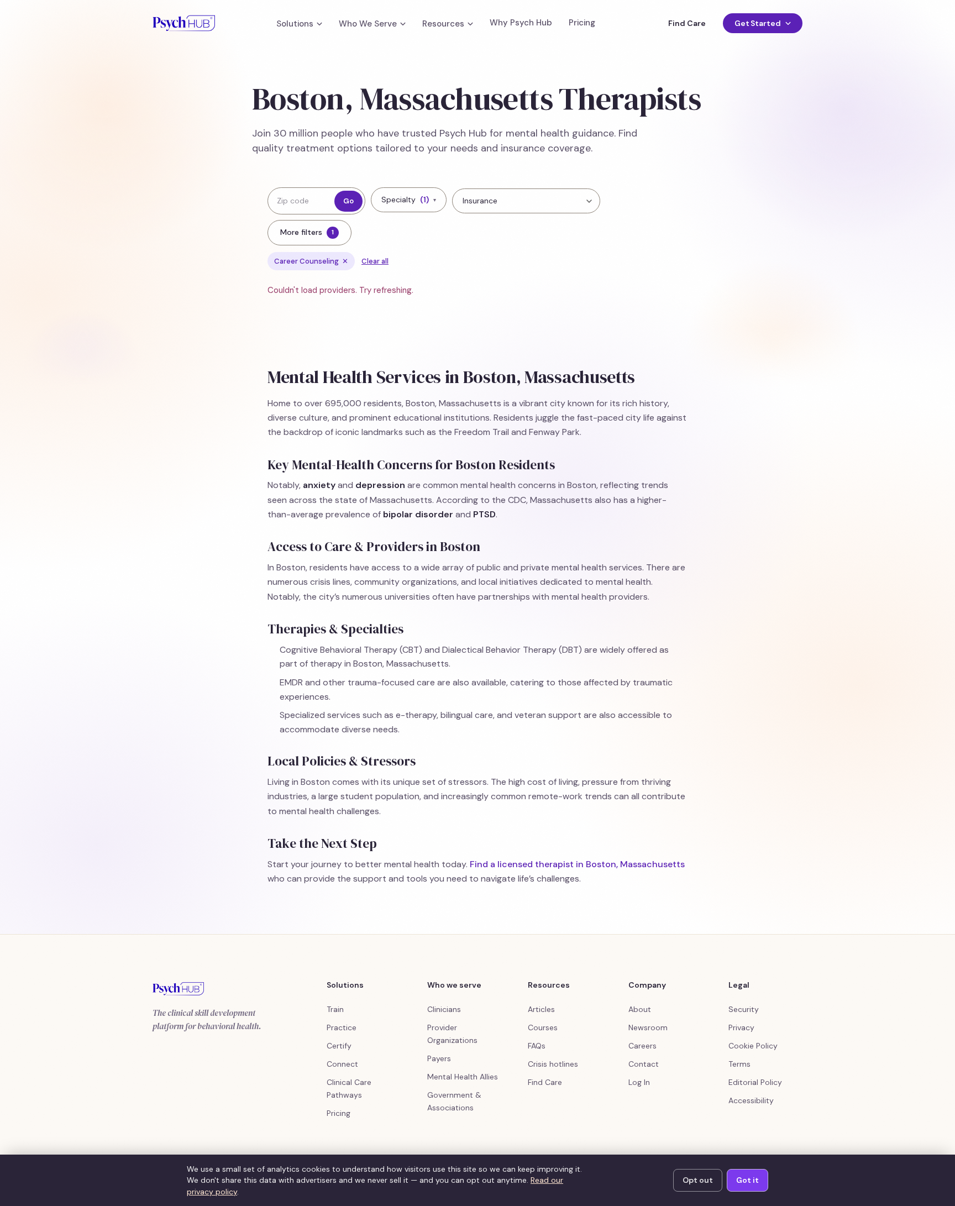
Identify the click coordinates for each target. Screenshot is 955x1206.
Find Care (686, 23)
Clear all (375, 261)
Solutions (294, 24)
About (639, 1009)
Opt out (698, 1180)
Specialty (408, 200)
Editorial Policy (755, 1082)
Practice (341, 1027)
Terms (739, 1064)
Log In (639, 1082)
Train (335, 1009)
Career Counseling (311, 261)
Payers (439, 1058)
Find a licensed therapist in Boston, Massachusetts (577, 864)
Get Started (757, 23)
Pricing (582, 23)
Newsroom (648, 1027)
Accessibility (751, 1100)
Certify (339, 1046)
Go (348, 201)
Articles (541, 1009)
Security (743, 1009)
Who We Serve (368, 24)
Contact (643, 1064)
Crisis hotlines (553, 1064)
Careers (642, 1046)
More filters (307, 232)
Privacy (741, 1027)
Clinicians (444, 1009)
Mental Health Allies (462, 1077)
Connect (342, 1064)
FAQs (536, 1046)
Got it (747, 1180)
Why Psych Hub (521, 23)
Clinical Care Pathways (349, 1088)
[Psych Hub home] (184, 23)
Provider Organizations (452, 1034)
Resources (443, 24)
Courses (543, 1027)
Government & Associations (454, 1101)
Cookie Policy (753, 1046)
